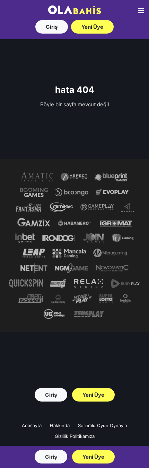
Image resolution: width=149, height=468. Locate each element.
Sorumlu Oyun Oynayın (102, 425)
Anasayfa (32, 425)
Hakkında (60, 425)
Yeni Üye (92, 27)
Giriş (52, 27)
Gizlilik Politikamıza (75, 436)
